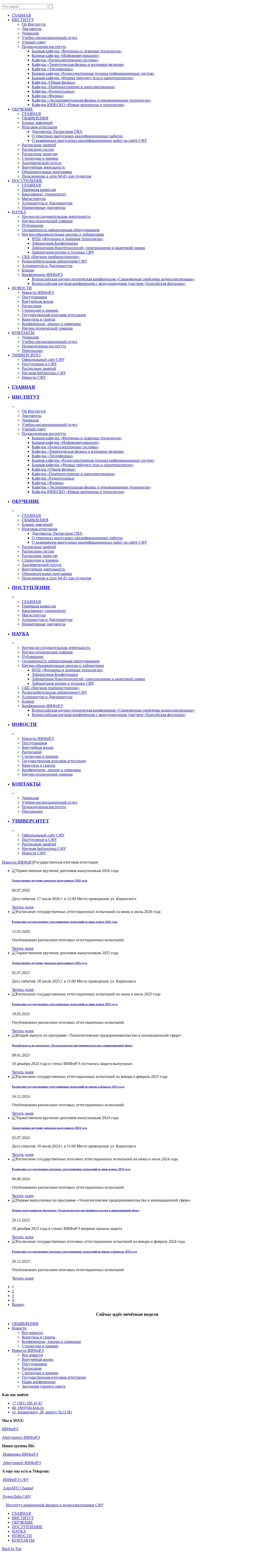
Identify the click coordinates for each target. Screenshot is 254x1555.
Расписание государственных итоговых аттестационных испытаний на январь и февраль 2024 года (74, 1251)
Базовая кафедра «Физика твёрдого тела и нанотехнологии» (83, 78)
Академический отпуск (42, 163)
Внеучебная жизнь (37, 301)
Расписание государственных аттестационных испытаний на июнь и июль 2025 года (65, 1004)
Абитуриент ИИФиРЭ (21, 1437)
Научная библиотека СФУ (44, 373)
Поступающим (34, 297)
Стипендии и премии (40, 158)
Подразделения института (44, 46)
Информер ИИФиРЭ (20, 1454)
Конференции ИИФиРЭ (42, 274)
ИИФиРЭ (10, 1429)
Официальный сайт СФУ (43, 359)
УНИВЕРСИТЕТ (30, 821)
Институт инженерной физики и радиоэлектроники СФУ (54, 1505)
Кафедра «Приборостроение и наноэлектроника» (73, 87)
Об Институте (34, 24)
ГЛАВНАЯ (31, 114)
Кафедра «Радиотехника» (53, 91)
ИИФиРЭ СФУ (15, 1480)
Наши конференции (39, 1382)
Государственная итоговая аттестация (54, 315)
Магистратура (34, 198)
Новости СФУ (34, 377)
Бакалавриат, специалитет (44, 194)
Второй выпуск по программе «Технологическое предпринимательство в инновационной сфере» (72, 1045)
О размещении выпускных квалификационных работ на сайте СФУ (89, 140)
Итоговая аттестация (39, 127)
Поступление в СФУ (39, 364)
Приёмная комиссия (39, 190)
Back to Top (11, 1549)
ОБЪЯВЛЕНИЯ (35, 118)
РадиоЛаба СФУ (16, 1496)
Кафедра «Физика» (48, 96)
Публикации (32, 225)
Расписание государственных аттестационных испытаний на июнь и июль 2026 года (65, 921)
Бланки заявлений (37, 122)
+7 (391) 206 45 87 (27, 1403)
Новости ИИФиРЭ (38, 292)
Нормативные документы (43, 207)
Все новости (32, 1332)
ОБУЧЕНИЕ (25, 501)
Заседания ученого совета (43, 1386)
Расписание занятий (39, 145)
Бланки (28, 270)
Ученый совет (34, 42)
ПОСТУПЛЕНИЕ (31, 587)
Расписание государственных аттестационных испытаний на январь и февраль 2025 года (68, 1086)
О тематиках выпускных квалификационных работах (77, 136)
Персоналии (32, 350)
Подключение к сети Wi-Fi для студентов (56, 176)
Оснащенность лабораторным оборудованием (60, 230)
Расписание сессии (38, 149)
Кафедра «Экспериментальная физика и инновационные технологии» (91, 100)
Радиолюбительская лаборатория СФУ (54, 261)
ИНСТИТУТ (26, 397)
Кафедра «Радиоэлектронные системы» (65, 60)
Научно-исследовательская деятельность (56, 216)
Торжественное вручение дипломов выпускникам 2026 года (49, 880)
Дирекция (30, 33)
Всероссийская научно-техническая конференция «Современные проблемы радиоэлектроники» (113, 279)
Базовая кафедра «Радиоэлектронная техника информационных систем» (93, 73)
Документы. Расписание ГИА (57, 131)
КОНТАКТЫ (26, 784)
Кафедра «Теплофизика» (52, 69)
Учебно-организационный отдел (49, 38)
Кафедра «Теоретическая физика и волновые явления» (78, 64)
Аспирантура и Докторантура (47, 203)
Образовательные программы (47, 172)
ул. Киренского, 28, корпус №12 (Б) (42, 1412)
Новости (19, 1328)
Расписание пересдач (40, 154)
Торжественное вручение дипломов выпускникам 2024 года (49, 1127)
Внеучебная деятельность (43, 167)
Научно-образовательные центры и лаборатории (63, 234)
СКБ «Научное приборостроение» (51, 257)
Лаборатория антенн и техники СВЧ (63, 252)
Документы (31, 29)
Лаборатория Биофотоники (55, 243)
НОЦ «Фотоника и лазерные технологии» (67, 239)
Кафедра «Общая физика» (54, 82)
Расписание (32, 306)
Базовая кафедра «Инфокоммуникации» (65, 55)
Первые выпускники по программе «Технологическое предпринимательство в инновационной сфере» (76, 1210)
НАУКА (20, 633)
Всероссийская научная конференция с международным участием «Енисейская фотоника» (109, 283)
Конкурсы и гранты (38, 319)
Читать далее (23, 907)
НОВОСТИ (24, 724)
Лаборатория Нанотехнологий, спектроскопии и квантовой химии (88, 248)
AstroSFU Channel (17, 1488)
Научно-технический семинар (47, 221)
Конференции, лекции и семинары (51, 324)
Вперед (18, 1304)
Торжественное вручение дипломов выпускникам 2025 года (49, 962)
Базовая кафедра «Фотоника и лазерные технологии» (77, 51)
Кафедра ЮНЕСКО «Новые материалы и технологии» (78, 105)
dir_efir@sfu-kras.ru (28, 1407)
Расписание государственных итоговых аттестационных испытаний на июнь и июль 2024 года (71, 1169)
